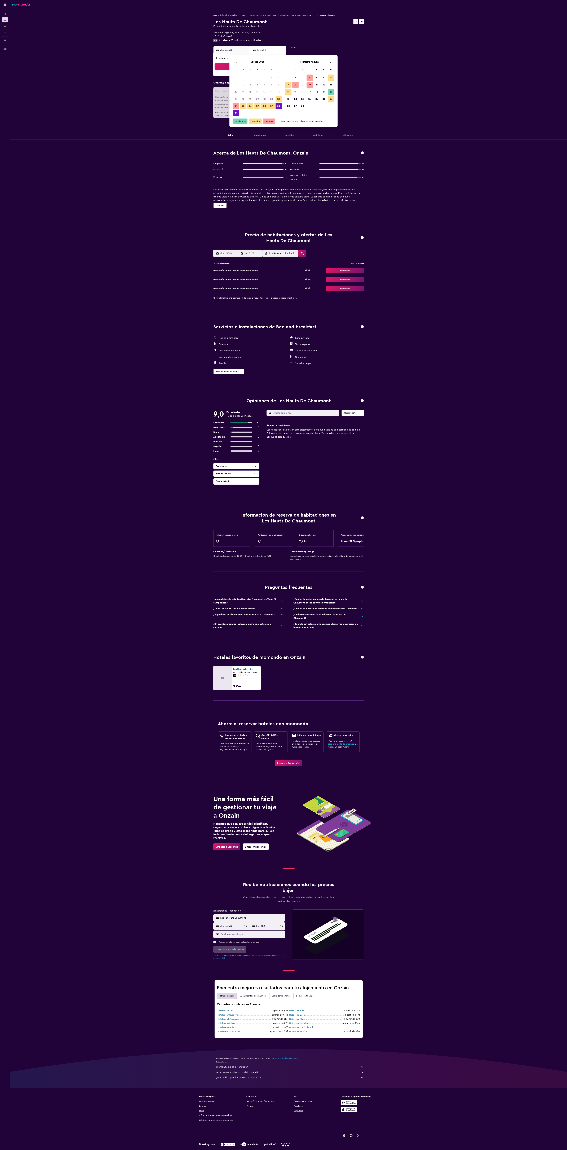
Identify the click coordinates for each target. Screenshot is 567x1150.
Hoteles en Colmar (226, 1023)
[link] (288, 763)
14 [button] (264, 92)
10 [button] (236, 92)
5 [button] (250, 85)
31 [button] (236, 113)
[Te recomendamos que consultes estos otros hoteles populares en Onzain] (362, 657)
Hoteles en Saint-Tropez (228, 1031)
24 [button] (236, 106)
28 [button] (264, 106)
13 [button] (257, 92)
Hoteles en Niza (296, 1011)
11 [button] (243, 92)
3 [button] (236, 85)
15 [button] (272, 92)
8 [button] (271, 85)
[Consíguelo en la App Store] (349, 1109)
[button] (5, 4)
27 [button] (257, 106)
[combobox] (252, 918)
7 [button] (264, 85)
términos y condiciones (261, 955)
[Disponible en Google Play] (349, 1102)
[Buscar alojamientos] (5, 20)
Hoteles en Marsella (298, 1019)
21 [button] (264, 99)
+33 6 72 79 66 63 (222, 36)
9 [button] (278, 85)
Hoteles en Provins (298, 1031)
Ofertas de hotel (220, 15)
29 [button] (271, 106)
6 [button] (257, 85)
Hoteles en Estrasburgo (228, 1019)
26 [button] (250, 106)
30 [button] (278, 106)
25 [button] (243, 106)
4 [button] (243, 85)
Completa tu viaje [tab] (305, 996)
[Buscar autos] (5, 26)
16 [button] (279, 92)
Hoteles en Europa (237, 15)
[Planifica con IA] (5, 32)
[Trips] (5, 41)
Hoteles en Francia (256, 15)
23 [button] (278, 99)
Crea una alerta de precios (340, 744)
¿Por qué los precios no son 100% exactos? (239, 1077)
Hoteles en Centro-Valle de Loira (280, 15)
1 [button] (271, 77)
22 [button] (271, 99)
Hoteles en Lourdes (298, 1023)
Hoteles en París (225, 1011)
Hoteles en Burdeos (226, 1027)
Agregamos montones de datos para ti (237, 1072)
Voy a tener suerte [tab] (281, 996)
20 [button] (257, 99)
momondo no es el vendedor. (232, 1067)
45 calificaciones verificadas (246, 40)
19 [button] (250, 99)
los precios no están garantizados (284, 1058)
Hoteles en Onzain (304, 15)
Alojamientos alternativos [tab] (253, 996)
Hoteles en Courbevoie (228, 1015)
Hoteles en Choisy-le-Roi (301, 1027)
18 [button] (243, 99)
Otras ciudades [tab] (226, 996)
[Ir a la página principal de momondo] (20, 4)
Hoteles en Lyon (297, 1015)
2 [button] (278, 77)
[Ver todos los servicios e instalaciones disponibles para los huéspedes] (362, 327)
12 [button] (250, 92)
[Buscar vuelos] (5, 14)
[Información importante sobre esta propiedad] (362, 518)
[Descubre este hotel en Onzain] (362, 153)
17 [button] (236, 99)
